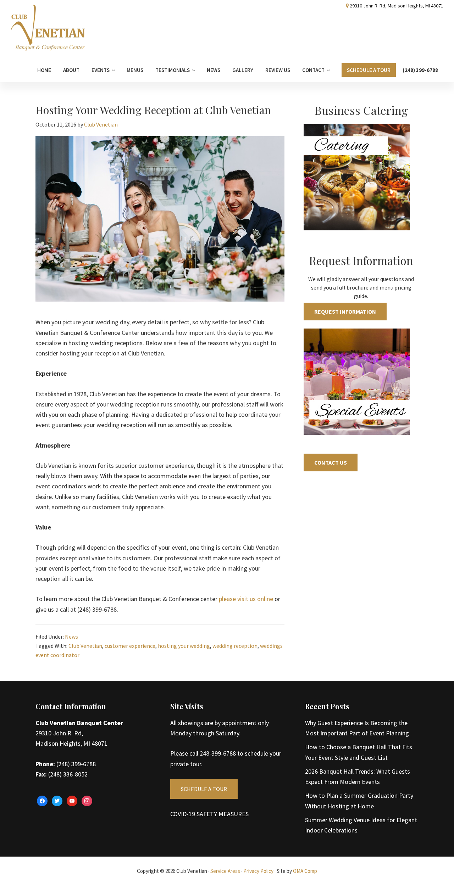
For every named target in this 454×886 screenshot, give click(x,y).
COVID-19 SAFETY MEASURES (209, 814)
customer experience (130, 645)
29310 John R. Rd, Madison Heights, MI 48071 (396, 5)
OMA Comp (305, 871)
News (71, 636)
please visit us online (246, 599)
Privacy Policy (258, 871)
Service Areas (225, 871)
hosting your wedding (184, 645)
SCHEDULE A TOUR (204, 788)
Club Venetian (85, 645)
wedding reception (235, 645)
